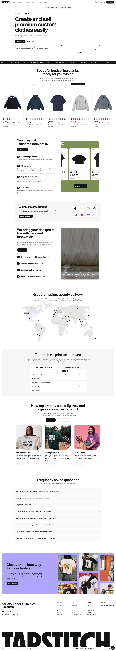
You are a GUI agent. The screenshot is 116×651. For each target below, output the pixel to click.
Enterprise (39, 2)
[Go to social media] (3, 612)
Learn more (20, 463)
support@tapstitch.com (107, 605)
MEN (58, 608)
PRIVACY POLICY (76, 612)
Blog (33, 2)
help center (71, 483)
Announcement (90, 610)
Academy (28, 2)
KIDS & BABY (60, 614)
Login (104, 2)
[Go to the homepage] (6, 2)
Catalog (14, 2)
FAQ (87, 608)
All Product (60, 605)
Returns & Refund (91, 614)
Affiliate (45, 2)
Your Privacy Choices (35, 648)
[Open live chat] (113, 648)
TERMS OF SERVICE (76, 614)
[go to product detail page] (12, 103)
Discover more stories (63, 420)
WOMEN (58, 610)
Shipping (89, 612)
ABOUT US (74, 605)
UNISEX (59, 612)
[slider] (18, 13)
